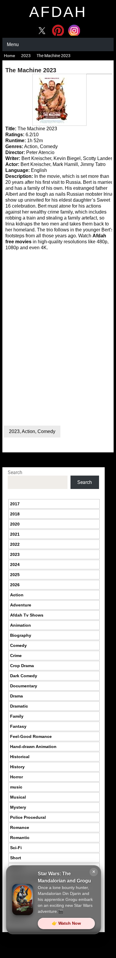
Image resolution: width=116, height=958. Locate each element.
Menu (13, 44)
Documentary (23, 685)
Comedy (46, 431)
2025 (15, 574)
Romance (19, 827)
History (17, 766)
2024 (15, 564)
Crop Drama (22, 665)
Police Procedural (28, 817)
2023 (26, 55)
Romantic (19, 837)
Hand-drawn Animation (33, 746)
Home (9, 55)
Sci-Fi (16, 847)
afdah (58, 11)
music (16, 787)
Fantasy (18, 726)
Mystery (18, 807)
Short (15, 857)
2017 (15, 503)
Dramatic (19, 706)
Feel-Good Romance (31, 736)
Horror (16, 776)
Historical (19, 756)
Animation (20, 625)
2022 (15, 544)
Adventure (20, 605)
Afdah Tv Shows (26, 615)
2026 (15, 584)
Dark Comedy (23, 675)
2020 (15, 524)
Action (28, 431)
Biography (20, 635)
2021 (15, 534)
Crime (16, 655)
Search (15, 472)
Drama (16, 696)
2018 (15, 514)
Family (16, 716)
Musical (18, 797)
